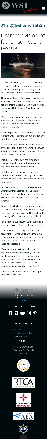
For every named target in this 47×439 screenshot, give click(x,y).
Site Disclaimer (23, 300)
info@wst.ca (26, 332)
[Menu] (43, 8)
